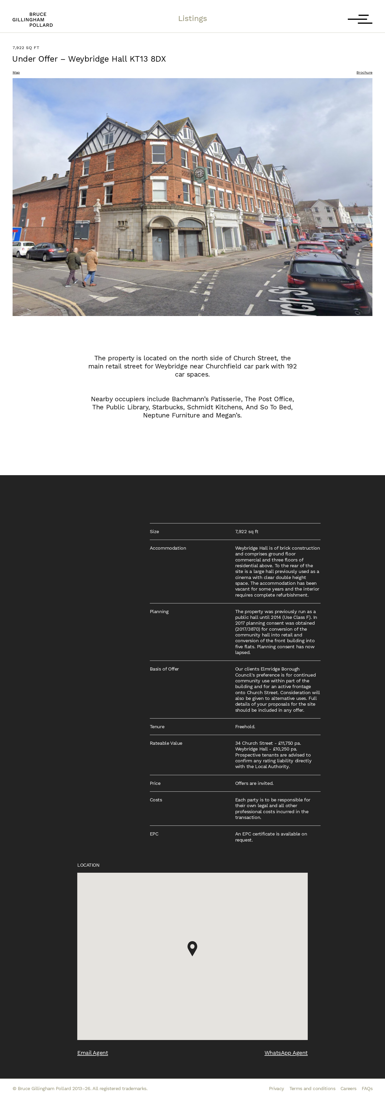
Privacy (276, 1088)
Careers (348, 1088)
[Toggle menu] (360, 20)
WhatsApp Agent (286, 1052)
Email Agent (92, 1052)
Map (16, 72)
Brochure (364, 72)
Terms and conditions (312, 1088)
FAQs (367, 1088)
